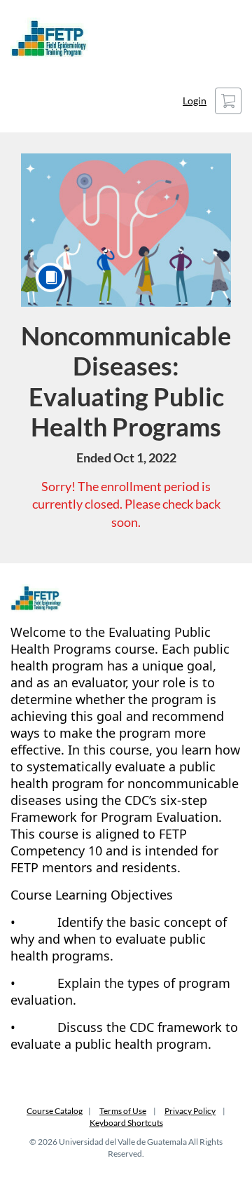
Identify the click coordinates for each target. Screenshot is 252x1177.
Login (194, 100)
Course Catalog (55, 1111)
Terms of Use (122, 1111)
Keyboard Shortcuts (126, 1122)
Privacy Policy (190, 1111)
